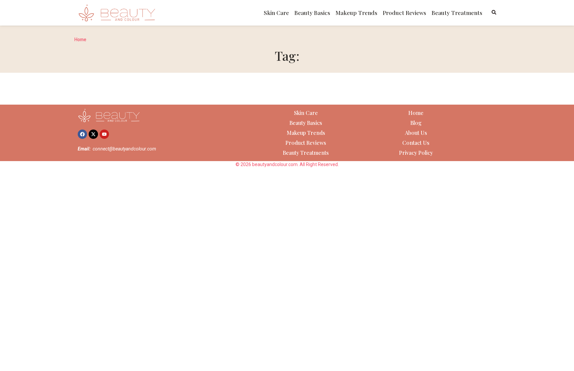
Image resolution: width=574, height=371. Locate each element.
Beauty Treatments (456, 12)
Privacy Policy (416, 152)
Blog (416, 122)
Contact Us (416, 142)
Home (80, 39)
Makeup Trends (356, 12)
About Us (416, 132)
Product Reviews (404, 12)
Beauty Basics (312, 12)
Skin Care (276, 12)
